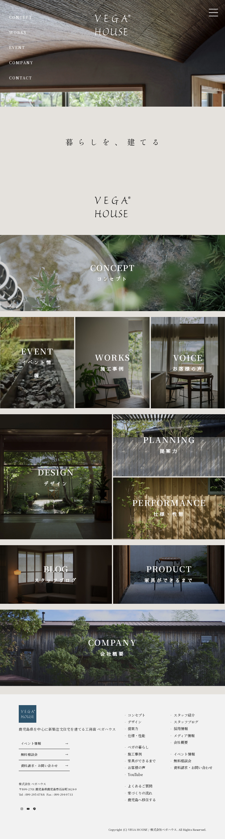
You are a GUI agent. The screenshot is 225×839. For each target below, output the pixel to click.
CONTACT (21, 78)
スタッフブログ (186, 721)
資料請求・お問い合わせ (39, 765)
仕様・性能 (136, 735)
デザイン (135, 721)
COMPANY (21, 62)
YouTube (135, 774)
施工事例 (135, 753)
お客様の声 (136, 767)
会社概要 (181, 742)
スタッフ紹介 (184, 714)
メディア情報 (184, 735)
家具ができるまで (142, 760)
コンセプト (136, 714)
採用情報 (181, 728)
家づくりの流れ (140, 792)
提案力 (133, 728)
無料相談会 (29, 754)
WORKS (18, 32)
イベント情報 (31, 743)
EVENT (17, 47)
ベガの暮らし (138, 746)
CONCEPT (21, 17)
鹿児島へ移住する (142, 799)
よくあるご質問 (140, 785)
